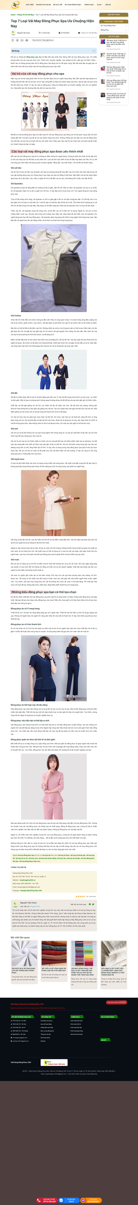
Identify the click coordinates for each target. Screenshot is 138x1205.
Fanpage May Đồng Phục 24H (31, 890)
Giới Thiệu (30, 5)
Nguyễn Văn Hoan (23, 33)
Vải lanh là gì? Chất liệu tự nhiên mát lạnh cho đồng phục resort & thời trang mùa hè (116, 56)
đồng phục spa (32, 57)
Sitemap (43, 1041)
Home (13, 15)
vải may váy (61, 858)
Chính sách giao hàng (76, 1031)
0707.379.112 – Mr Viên (19, 1020)
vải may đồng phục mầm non (29, 861)
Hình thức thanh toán (76, 1034)
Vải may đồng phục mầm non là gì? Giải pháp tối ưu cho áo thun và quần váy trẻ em (116, 70)
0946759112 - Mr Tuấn (18, 1034)
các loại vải (46, 855)
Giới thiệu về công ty (46, 1020)
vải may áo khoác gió (77, 855)
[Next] (127, 966)
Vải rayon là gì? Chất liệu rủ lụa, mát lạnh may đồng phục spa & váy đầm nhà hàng (117, 43)
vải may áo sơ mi (21, 858)
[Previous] (10, 966)
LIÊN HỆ (108, 5)
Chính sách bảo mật (76, 1027)
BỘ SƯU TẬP (57, 5)
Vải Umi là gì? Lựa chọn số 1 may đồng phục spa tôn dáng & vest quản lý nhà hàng (116, 96)
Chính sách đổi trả (75, 1024)
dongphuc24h (34, 906)
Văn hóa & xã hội (45, 1037)
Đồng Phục (105, 30)
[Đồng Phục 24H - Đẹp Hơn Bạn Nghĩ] (17, 4)
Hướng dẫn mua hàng (47, 1027)
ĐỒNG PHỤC (89, 5)
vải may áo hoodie (73, 858)
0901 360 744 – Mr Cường (20, 1031)
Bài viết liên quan (20, 937)
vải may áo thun (63, 855)
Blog (99, 5)
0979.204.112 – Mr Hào (19, 1024)
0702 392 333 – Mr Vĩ (19, 1027)
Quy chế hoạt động (46, 1024)
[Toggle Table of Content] (93, 50)
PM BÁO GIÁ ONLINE (43, 5)
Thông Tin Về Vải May (25, 15)
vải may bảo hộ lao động (47, 858)
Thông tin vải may (46, 1034)
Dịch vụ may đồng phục (47, 1031)
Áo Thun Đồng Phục (73, 5)
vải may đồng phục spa (25, 855)
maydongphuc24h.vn (27, 880)
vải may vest (33, 858)
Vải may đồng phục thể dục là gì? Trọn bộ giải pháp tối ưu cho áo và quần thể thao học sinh (117, 83)
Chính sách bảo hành (76, 1020)
